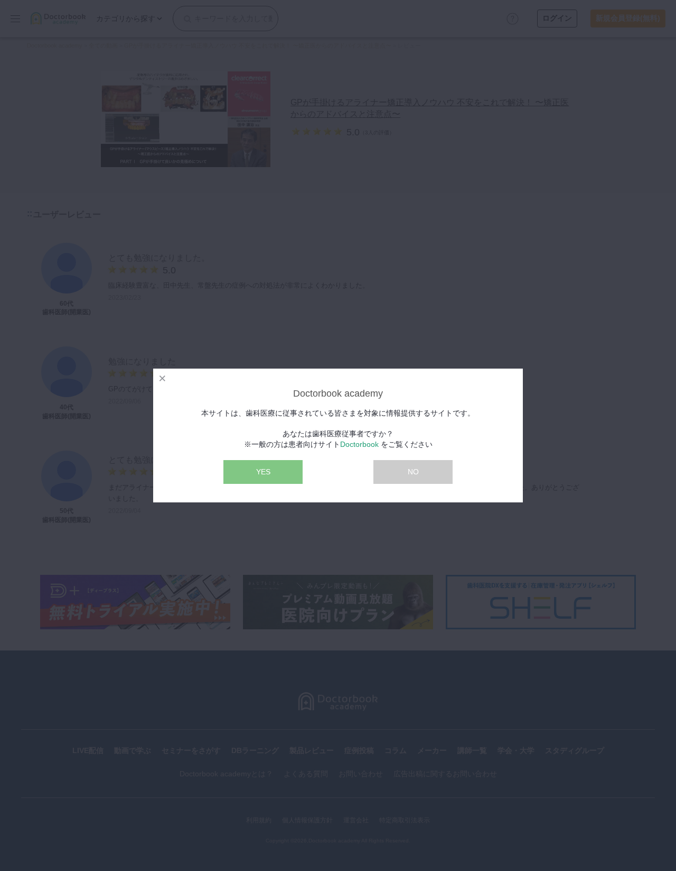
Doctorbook (359, 444)
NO (413, 471)
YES (263, 471)
